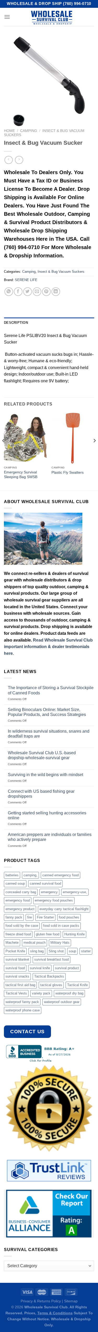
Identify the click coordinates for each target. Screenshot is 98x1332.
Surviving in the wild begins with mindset (45, 774)
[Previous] (3, 451)
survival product (67, 968)
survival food (15, 968)
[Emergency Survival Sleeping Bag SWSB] (25, 438)
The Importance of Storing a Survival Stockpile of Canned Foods (51, 690)
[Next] (94, 451)
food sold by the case (21, 926)
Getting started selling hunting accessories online (47, 815)
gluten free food (47, 934)
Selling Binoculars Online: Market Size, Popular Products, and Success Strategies (47, 712)
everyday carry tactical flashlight (64, 909)
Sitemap (71, 1301)
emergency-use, (75, 892)
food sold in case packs (61, 926)
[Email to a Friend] (37, 291)
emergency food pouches (54, 900)
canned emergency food (60, 875)
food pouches (69, 917)
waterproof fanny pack (22, 1002)
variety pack (41, 993)
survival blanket (17, 959)
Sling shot (56, 951)
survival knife (40, 968)
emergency (49, 892)
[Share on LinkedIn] (55, 291)
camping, (30, 875)
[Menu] (7, 16)
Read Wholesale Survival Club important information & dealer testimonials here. (48, 647)
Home (9, 131)
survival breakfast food (51, 959)
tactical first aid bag (20, 985)
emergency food (17, 900)
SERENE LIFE (26, 280)
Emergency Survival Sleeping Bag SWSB (20, 474)
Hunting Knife (74, 934)
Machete (12, 942)
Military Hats (60, 942)
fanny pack (13, 917)
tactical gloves (51, 985)
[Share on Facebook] (18, 291)
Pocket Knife (15, 951)
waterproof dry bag (69, 993)
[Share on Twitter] (27, 291)
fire (29, 917)
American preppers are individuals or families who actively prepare (49, 837)
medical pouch (34, 942)
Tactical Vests (16, 993)
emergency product (19, 909)
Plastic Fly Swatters (67, 472)
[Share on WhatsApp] (8, 291)
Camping (28, 131)
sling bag (37, 951)
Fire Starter (45, 917)
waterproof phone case (22, 1010)
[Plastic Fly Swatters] (72, 438)
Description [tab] (16, 323)
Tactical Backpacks (49, 976)
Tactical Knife (77, 985)
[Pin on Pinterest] (46, 291)
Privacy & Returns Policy (41, 1301)
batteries (12, 875)
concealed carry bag (20, 892)
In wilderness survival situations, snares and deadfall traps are (48, 733)
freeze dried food (18, 934)
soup (72, 951)
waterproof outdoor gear (61, 1002)
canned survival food (45, 883)
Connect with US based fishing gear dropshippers (41, 793)
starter (86, 951)
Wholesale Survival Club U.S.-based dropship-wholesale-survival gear (42, 755)
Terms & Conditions (55, 1313)
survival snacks (17, 976)
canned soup (15, 883)
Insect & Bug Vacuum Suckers (61, 272)
